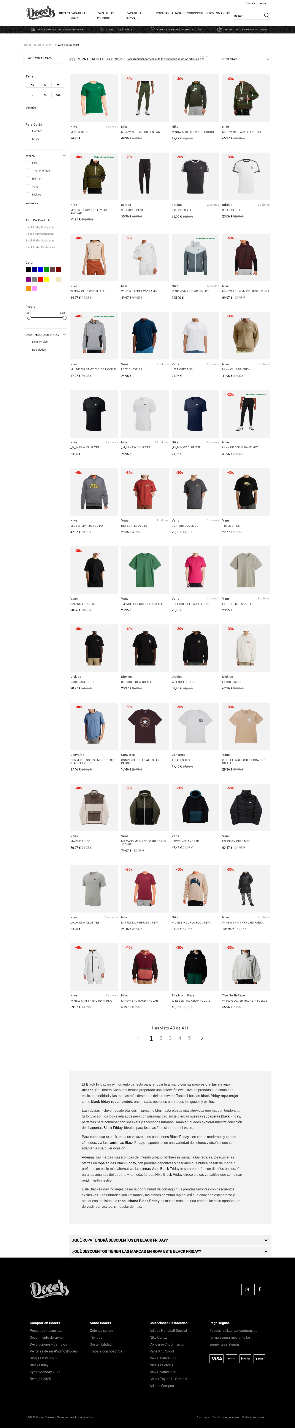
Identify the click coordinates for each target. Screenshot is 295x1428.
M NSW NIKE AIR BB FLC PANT (141, 132)
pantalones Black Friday (170, 1137)
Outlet (64, 13)
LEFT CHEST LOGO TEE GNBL (191, 603)
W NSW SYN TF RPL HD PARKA (243, 922)
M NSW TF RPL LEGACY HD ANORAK (88, 211)
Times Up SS (231, 525)
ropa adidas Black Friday (117, 1163)
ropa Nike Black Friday (165, 1174)
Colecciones (208, 13)
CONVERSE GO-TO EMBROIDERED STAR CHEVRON (93, 761)
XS (32, 84)
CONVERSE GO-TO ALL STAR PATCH (140, 761)
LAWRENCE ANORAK (185, 841)
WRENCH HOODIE (183, 682)
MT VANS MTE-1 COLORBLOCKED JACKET (143, 843)
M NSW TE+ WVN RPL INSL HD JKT (246, 291)
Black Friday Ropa (67, 45)
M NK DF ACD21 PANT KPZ (240, 447)
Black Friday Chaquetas (40, 227)
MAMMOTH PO (80, 841)
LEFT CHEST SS (131, 369)
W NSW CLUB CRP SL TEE (87, 291)
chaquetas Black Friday (104, 1128)
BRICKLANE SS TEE (83, 682)
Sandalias (172, 13)
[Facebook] (259, 1289)
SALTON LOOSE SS (83, 603)
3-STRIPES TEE (182, 210)
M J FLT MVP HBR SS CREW (139, 922)
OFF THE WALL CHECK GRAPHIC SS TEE (243, 761)
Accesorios (189, 13)
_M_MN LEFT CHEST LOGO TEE (142, 603)
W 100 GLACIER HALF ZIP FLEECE (244, 1000)
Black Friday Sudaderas (40, 240)
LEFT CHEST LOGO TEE (237, 603)
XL (45, 94)
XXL (58, 94)
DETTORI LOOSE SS (134, 525)
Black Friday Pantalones (40, 247)
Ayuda (262, 3)
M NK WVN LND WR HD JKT (190, 291)
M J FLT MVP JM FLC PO (86, 525)
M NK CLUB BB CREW (236, 369)
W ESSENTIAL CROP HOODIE (191, 1000)
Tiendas (250, 3)
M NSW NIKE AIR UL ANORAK (241, 132)
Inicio (27, 45)
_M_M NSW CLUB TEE (84, 447)
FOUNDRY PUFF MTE (236, 841)
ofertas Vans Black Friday (159, 1169)
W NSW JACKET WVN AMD (139, 291)
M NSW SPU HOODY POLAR (139, 1000)
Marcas (224, 13)
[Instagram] (246, 1289)
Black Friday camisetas (40, 233)
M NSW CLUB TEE (82, 132)
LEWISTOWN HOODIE (236, 682)
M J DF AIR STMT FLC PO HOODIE (93, 369)
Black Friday (43, 45)
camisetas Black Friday (126, 1142)
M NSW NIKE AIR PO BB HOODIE (193, 132)
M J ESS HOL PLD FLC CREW (191, 922)
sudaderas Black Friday (222, 1116)
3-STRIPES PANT (132, 210)
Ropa (160, 13)
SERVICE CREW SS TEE (136, 682)
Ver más (31, 107)
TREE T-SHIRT (181, 760)
